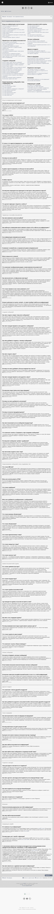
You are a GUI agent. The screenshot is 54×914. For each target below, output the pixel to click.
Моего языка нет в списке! (8, 49)
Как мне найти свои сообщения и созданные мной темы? (38, 64)
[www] (24, 899)
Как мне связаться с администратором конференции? (38, 91)
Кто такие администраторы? (33, 25)
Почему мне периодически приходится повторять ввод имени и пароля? (14, 35)
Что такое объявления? (7, 91)
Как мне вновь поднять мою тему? (9, 78)
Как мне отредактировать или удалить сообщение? (13, 63)
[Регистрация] (31, 8)
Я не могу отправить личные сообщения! (36, 40)
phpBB (30, 261)
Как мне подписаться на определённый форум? (37, 73)
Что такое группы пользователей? (34, 28)
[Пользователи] (23, 8)
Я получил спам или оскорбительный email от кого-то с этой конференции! (39, 45)
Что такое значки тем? (7, 95)
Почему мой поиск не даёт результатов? (36, 59)
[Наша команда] (26, 8)
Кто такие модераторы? (32, 27)
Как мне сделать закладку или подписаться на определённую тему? (37, 71)
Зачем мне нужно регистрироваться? (10, 25)
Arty (22, 884)
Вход (3, 11)
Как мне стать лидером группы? (34, 31)
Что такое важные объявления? (9, 90)
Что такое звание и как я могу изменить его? (11, 54)
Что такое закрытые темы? (8, 93)
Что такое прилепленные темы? (9, 92)
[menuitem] (38, 878)
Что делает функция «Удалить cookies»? (11, 37)
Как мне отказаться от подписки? (34, 74)
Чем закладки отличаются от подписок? (36, 69)
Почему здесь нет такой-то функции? (35, 86)
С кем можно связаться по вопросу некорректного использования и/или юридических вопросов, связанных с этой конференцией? (38, 89)
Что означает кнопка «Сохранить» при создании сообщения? (12, 75)
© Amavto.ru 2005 (27, 907)
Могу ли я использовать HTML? (9, 86)
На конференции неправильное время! (10, 46)
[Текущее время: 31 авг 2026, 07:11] (51, 16)
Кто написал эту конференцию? (34, 85)
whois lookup (34, 850)
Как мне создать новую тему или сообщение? (12, 62)
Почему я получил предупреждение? (10, 72)
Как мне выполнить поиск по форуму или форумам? (38, 58)
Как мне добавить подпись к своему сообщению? (12, 64)
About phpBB (26, 831)
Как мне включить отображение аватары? (11, 53)
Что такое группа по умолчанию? (34, 34)
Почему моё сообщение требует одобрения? (11, 77)
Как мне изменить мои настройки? (9, 42)
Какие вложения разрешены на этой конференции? (38, 79)
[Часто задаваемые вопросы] (29, 8)
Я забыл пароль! (5, 33)
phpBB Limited (42, 828)
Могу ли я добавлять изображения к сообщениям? (13, 88)
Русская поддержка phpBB (27, 885)
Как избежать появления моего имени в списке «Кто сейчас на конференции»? (13, 44)
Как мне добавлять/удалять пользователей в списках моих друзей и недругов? (39, 53)
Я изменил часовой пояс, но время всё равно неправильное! (12, 48)
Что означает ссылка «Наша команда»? (35, 36)
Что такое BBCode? (6, 85)
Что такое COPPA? (6, 27)
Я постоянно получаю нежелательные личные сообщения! (37, 43)
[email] (27, 899)
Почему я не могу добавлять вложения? (11, 71)
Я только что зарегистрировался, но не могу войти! (13, 29)
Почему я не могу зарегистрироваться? (10, 28)
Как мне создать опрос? (7, 66)
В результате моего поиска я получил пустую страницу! (39, 60)
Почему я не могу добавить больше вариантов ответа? (14, 67)
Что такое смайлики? (6, 87)
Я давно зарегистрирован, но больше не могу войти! (13, 32)
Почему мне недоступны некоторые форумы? (12, 69)
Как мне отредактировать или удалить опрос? (12, 68)
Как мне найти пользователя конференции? (36, 62)
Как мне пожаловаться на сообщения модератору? (13, 73)
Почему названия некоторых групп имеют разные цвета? (38, 33)
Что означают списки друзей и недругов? (36, 50)
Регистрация (8, 11)
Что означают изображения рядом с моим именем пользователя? (13, 52)
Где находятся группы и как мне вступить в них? (37, 29)
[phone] (30, 899)
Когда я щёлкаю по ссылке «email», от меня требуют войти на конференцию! (13, 57)
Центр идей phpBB (25, 839)
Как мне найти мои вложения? (33, 80)
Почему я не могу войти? (7, 31)
